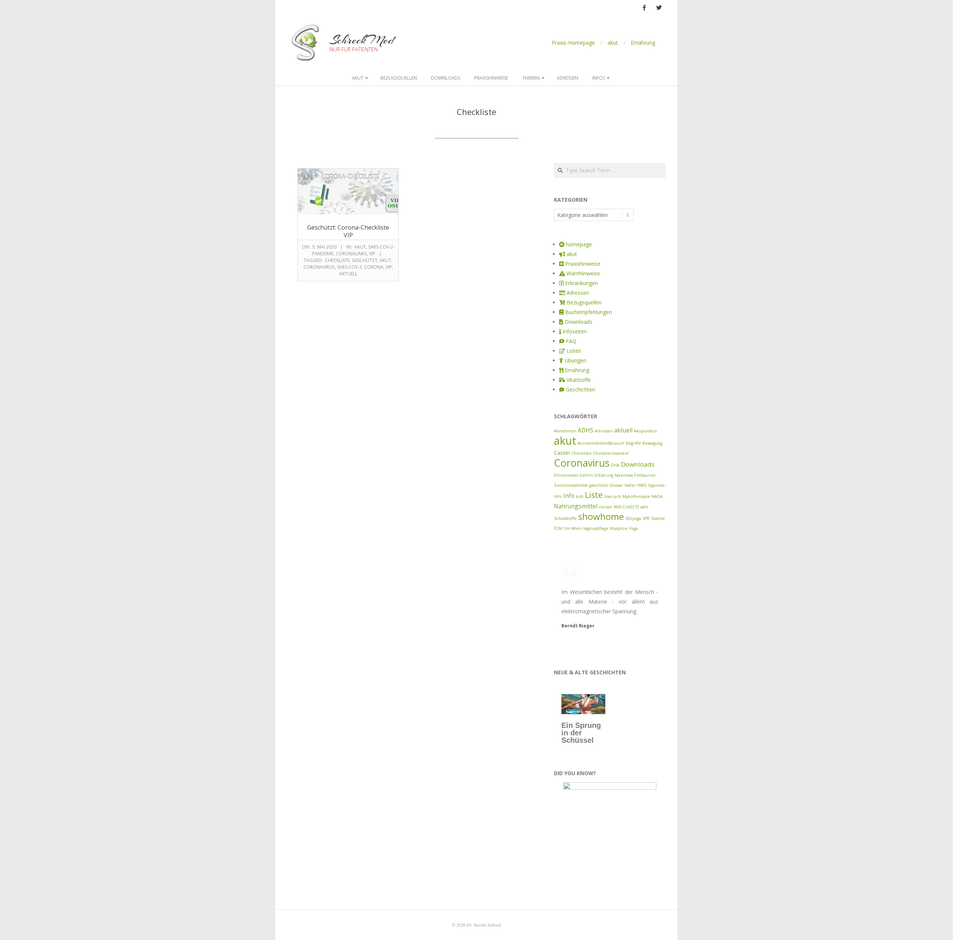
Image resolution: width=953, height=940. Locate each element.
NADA (657, 496)
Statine (658, 518)
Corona (373, 267)
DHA (615, 465)
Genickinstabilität (571, 485)
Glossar (616, 485)
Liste (594, 494)
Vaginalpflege (595, 528)
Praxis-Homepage (573, 42)
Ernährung (643, 42)
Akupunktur (645, 431)
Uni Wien (572, 528)
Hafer (630, 485)
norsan (605, 506)
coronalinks (351, 253)
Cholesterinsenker (611, 453)
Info (568, 496)
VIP (372, 253)
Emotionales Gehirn (573, 475)
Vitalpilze (619, 528)
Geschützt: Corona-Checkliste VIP (348, 231)
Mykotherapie (636, 496)
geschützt (364, 260)
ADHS (585, 430)
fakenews (624, 475)
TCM (558, 528)
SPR (646, 518)
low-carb (612, 496)
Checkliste (337, 260)
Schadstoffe (565, 518)
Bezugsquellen (398, 78)
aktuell (348, 274)
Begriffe (633, 443)
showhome (601, 516)
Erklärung (604, 475)
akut (613, 42)
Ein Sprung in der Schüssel (581, 732)
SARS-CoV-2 (349, 267)
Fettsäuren (645, 475)
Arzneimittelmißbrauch (601, 443)
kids (579, 496)
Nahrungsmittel (575, 506)
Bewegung (652, 443)
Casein (562, 452)
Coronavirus (319, 267)
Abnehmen (565, 431)
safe (644, 506)
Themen (531, 78)
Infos (598, 78)
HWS (641, 485)
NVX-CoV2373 (626, 506)
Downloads (445, 78)
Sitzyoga (633, 518)
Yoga (633, 528)
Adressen (567, 78)
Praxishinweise (491, 78)
